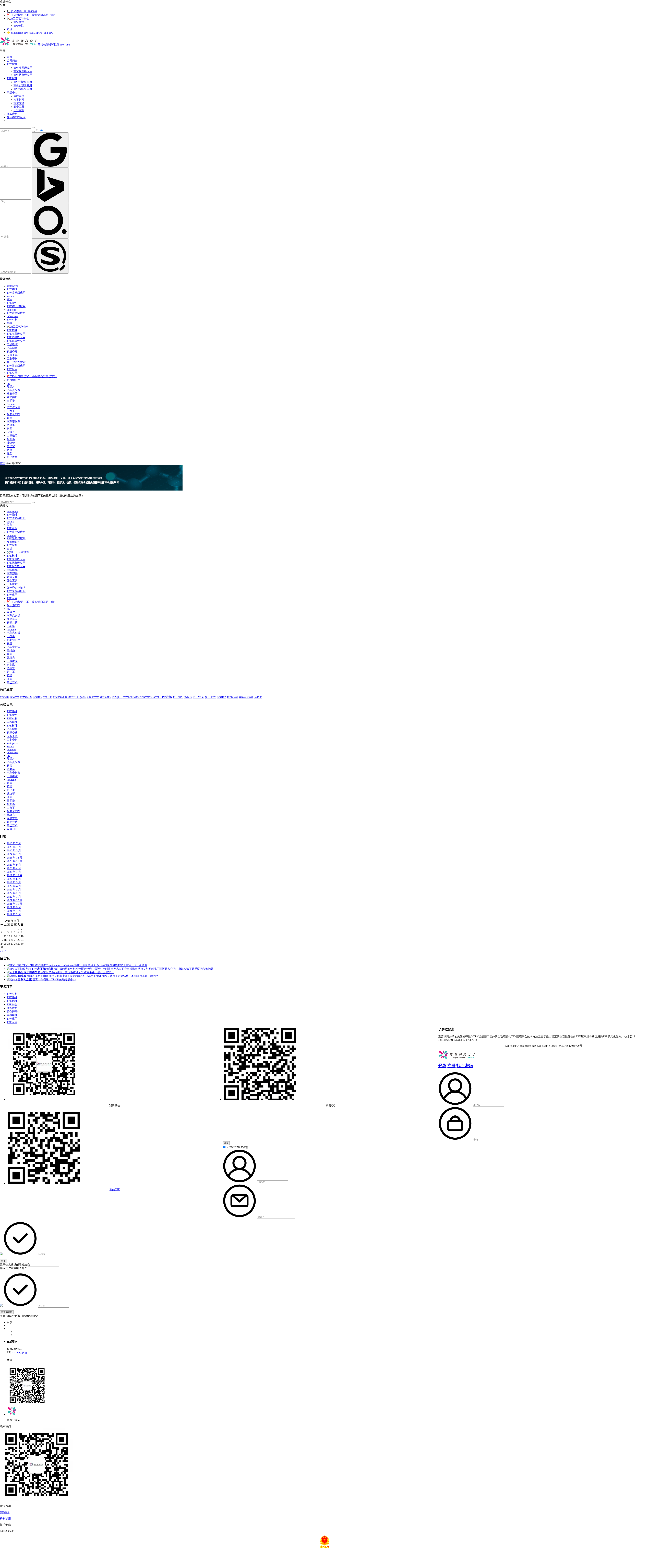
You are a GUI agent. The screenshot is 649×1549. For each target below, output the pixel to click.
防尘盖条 (12, 457)
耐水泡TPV (13, 379)
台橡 (9, 323)
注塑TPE (221, 697)
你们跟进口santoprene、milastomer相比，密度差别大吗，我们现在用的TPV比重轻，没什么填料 (84, 965)
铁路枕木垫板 (246, 697)
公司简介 (12, 60)
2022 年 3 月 (14, 889)
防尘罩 (11, 446)
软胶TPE (145, 697)
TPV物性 (19, 22)
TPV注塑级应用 (23, 67)
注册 (451, 1065)
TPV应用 (12, 369)
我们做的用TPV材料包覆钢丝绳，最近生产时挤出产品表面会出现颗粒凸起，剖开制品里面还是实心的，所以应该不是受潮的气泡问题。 (124, 968)
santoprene (12, 285)
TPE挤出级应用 (23, 89)
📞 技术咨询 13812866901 (22, 11)
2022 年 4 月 (14, 886)
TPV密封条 (59, 697)
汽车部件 (19, 99)
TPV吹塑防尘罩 (131, 697)
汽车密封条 (13, 421)
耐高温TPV (105, 697)
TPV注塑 (166, 697)
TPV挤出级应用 (23, 74)
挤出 (9, 449)
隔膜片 (11, 386)
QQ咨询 (4, 1512)
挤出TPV (210, 697)
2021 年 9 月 (14, 907)
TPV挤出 (117, 697)
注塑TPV (37, 697)
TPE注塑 (198, 697)
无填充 (11, 432)
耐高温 (11, 439)
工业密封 (19, 110)
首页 (9, 57)
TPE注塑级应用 (23, 81)
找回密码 (464, 1065)
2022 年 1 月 (14, 896)
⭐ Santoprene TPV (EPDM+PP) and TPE (30, 32)
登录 (442, 1065)
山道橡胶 (12, 435)
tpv (8, 383)
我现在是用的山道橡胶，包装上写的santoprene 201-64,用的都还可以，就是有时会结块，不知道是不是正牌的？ (88, 975)
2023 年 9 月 (14, 864)
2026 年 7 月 (14, 843)
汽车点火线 (13, 390)
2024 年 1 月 (14, 854)
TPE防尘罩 (232, 697)
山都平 (11, 410)
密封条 (11, 425)
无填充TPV (93, 697)
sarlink (10, 296)
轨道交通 (19, 103)
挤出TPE (178, 697)
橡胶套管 (12, 393)
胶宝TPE (14, 697)
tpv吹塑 (258, 697)
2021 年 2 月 (14, 914)
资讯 (9, 29)
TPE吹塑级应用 (23, 85)
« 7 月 (3, 951)
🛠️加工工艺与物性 (18, 18)
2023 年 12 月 (14, 857)
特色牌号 (12, 1011)
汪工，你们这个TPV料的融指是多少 (48, 979)
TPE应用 (12, 372)
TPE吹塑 (47, 697)
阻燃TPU (70, 697)
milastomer (12, 316)
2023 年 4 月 (14, 868)
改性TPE (155, 697)
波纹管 (11, 442)
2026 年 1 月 (14, 846)
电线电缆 (19, 96)
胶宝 (9, 299)
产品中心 (12, 92)
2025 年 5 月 (14, 850)
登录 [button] (2, 5)
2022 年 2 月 (14, 893)
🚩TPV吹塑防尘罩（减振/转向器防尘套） (32, 15)
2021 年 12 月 (14, 900)
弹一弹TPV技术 (16, 117)
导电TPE (12, 829)
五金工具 (19, 106)
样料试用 (5, 1518)
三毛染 (11, 400)
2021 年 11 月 (14, 903)
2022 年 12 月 (14, 875)
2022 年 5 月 (14, 882)
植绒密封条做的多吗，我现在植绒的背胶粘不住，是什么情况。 (69, 972)
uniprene (11, 309)
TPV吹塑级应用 (23, 71)
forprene (11, 404)
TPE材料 (12, 78)
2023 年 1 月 (14, 871)
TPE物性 (19, 25)
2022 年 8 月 (14, 878)
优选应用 (12, 113)
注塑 (9, 453)
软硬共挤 (12, 397)
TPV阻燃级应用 (16, 365)
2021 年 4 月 (14, 910)
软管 (9, 417)
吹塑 (9, 428)
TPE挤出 (80, 697)
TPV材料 (12, 64)
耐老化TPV (13, 414)
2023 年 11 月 (14, 861)
